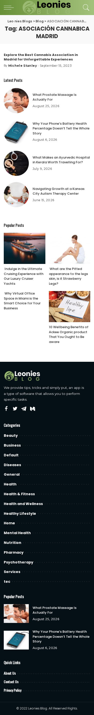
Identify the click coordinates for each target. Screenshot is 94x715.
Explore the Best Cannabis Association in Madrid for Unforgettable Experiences (41, 57)
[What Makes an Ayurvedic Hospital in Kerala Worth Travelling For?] (16, 163)
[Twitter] (15, 408)
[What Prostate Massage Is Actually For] (16, 100)
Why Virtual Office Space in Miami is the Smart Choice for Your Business (22, 301)
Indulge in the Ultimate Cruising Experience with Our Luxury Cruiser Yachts (23, 276)
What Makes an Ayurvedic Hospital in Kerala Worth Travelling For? (61, 160)
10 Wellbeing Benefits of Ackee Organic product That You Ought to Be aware (68, 334)
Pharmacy (14, 552)
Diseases (12, 464)
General (12, 474)
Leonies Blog (37, 708)
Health (10, 484)
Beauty (11, 435)
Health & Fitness (19, 493)
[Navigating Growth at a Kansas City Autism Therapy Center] (16, 194)
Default (11, 455)
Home (9, 523)
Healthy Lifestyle (20, 513)
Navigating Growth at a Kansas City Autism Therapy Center (58, 191)
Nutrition (12, 542)
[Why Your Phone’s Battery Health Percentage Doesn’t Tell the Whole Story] (16, 132)
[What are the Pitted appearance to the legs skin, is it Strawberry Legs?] (69, 248)
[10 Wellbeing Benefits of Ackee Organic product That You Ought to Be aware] (69, 306)
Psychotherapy (18, 562)
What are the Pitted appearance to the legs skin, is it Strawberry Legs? (68, 276)
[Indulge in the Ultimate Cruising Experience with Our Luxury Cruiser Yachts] (24, 248)
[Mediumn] (32, 408)
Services (12, 571)
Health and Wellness (23, 503)
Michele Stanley (22, 65)
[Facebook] (6, 408)
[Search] (85, 7)
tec (7, 581)
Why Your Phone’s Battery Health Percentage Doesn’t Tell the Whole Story (61, 128)
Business (12, 445)
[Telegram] (23, 408)
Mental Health (17, 532)
